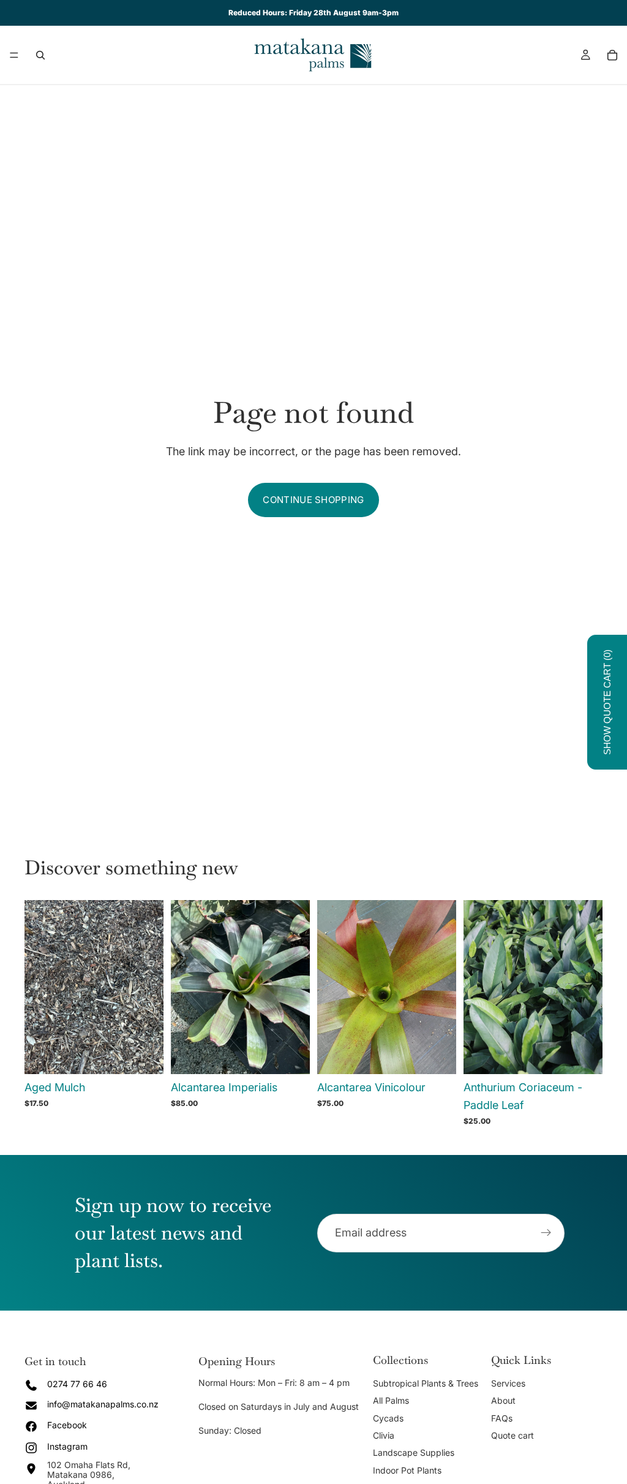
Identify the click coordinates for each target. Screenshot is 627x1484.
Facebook (67, 1425)
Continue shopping (313, 499)
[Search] (40, 55)
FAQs (501, 1418)
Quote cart (512, 1435)
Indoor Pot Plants (407, 1470)
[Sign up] (546, 1233)
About (503, 1400)
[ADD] (291, 1055)
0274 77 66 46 (77, 1384)
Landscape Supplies (413, 1452)
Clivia (383, 1435)
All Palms (391, 1400)
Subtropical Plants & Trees (425, 1383)
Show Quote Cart (607, 702)
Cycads (388, 1418)
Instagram (67, 1446)
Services (508, 1383)
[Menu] (14, 55)
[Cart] (612, 55)
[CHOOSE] (144, 1055)
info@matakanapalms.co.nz (103, 1404)
